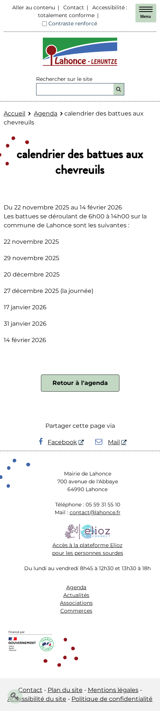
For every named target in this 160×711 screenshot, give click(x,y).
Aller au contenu (33, 7)
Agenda (45, 113)
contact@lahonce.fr (95, 512)
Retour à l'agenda (80, 382)
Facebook (62, 442)
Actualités (76, 595)
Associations (76, 603)
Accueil (14, 113)
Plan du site (65, 689)
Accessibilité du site (36, 698)
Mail (114, 442)
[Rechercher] (118, 89)
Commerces (76, 610)
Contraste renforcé (72, 23)
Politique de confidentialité (112, 698)
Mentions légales (113, 689)
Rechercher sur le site (64, 79)
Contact (73, 7)
